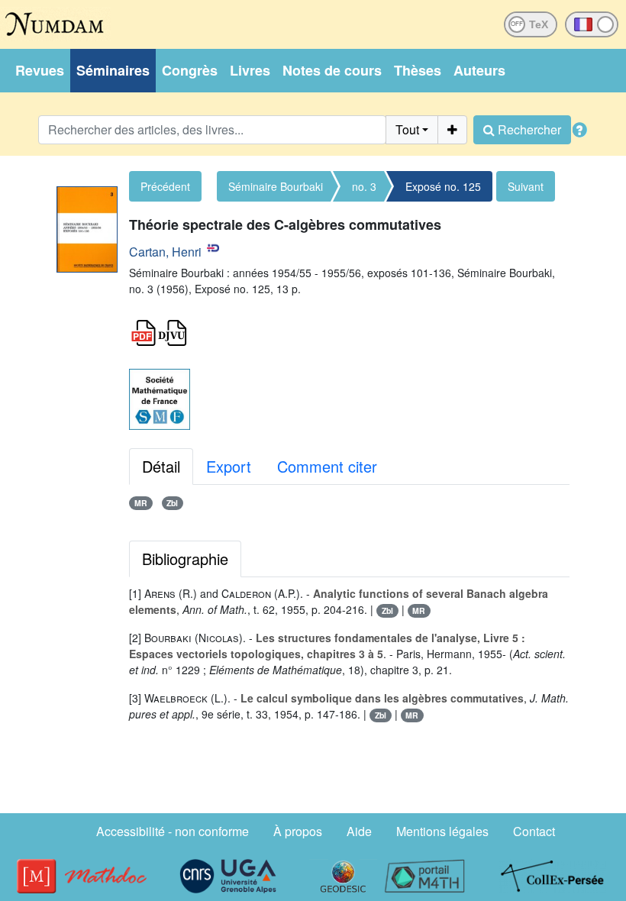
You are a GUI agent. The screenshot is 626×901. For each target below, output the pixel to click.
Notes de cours (332, 70)
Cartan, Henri (165, 251)
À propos (297, 831)
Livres (250, 70)
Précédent (165, 186)
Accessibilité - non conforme (172, 831)
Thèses (417, 70)
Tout (407, 129)
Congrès (190, 70)
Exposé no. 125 (443, 186)
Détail (161, 466)
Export (228, 466)
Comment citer (327, 466)
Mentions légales (442, 831)
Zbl (172, 503)
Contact (534, 831)
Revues (39, 70)
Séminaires (113, 70)
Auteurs (479, 70)
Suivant (526, 186)
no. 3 (364, 186)
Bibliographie (185, 558)
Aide (359, 831)
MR (140, 503)
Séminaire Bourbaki (275, 186)
